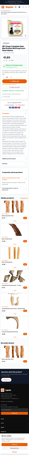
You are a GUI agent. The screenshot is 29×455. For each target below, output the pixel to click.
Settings (14, 451)
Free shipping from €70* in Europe (14, 1)
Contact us (6, 379)
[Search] (23, 7)
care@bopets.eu (15, 398)
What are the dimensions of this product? (11, 178)
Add (15, 221)
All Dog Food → (24, 198)
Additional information (9, 158)
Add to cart (15, 81)
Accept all (14, 444)
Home (2, 10)
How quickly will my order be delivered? (10, 189)
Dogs (5, 10)
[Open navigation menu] (15, 7)
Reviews (4, 163)
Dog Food (8, 10)
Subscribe (14, 413)
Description (5, 113)
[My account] (25, 7)
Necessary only (14, 448)
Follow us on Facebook (7, 401)
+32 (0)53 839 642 (5, 398)
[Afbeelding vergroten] (25, 35)
